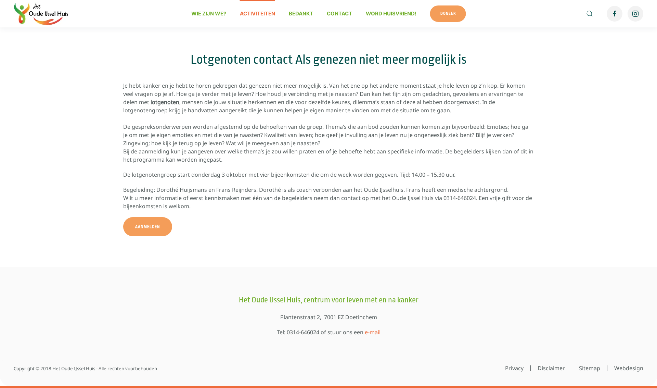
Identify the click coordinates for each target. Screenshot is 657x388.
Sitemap (589, 368)
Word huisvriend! (391, 13)
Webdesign (628, 368)
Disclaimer (551, 368)
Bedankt (301, 13)
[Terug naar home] (41, 13)
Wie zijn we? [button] (208, 13)
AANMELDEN (147, 226)
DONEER (448, 13)
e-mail (373, 332)
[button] (589, 13)
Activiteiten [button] (257, 13)
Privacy (514, 368)
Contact (339, 13)
